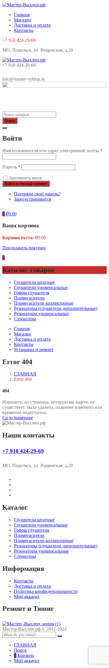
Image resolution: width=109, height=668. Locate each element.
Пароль (11, 166)
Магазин (22, 19)
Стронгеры (25, 318)
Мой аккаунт (27, 596)
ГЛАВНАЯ (25, 373)
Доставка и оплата (32, 25)
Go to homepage (17, 417)
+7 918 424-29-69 (23, 451)
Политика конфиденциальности (46, 591)
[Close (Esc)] (4, 128)
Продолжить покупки (24, 247)
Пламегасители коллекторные (44, 303)
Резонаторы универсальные (41, 313)
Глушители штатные (34, 282)
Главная (22, 14)
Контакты (23, 30)
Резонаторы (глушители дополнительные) (55, 308)
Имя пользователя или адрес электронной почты (52, 150)
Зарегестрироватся (32, 199)
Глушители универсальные (41, 287)
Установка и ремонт (33, 349)
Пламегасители (29, 297)
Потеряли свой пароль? (37, 193)
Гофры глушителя (31, 292)
